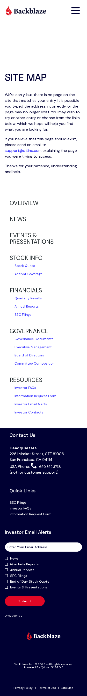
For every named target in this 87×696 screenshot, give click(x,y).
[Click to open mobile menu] (75, 10)
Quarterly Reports (24, 564)
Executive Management (33, 347)
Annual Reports (26, 306)
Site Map (67, 688)
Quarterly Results (28, 298)
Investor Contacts (28, 412)
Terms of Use (47, 688)
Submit (24, 601)
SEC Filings (22, 314)
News (18, 219)
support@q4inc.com (23, 150)
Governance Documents (33, 339)
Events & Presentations (32, 238)
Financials (26, 290)
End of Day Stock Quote (29, 581)
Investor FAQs (25, 388)
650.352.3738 (49, 466)
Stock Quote (24, 266)
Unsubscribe (13, 616)
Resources (26, 380)
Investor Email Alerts (30, 404)
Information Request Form (35, 396)
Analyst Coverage (28, 274)
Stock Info (26, 258)
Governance (29, 331)
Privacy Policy (23, 688)
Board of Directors (29, 355)
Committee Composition (34, 363)
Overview (24, 203)
